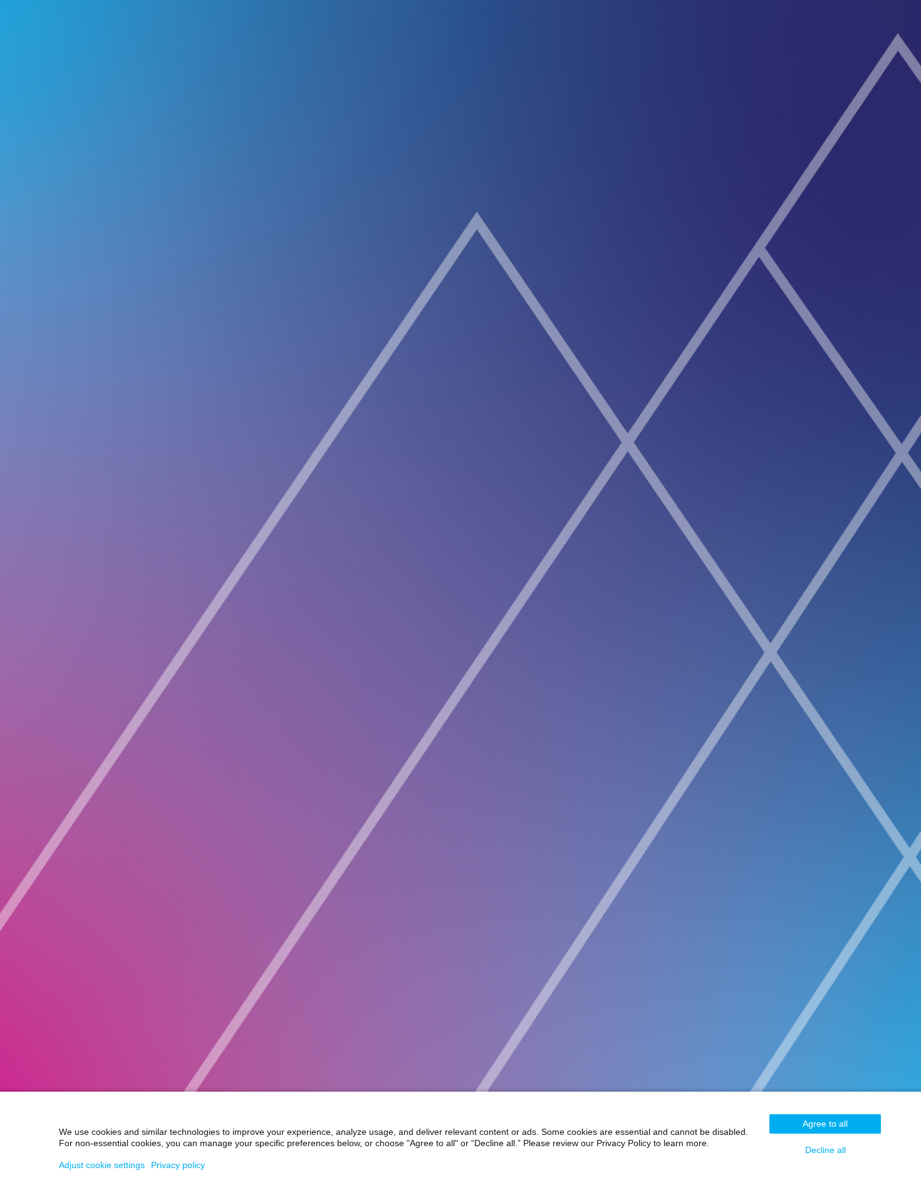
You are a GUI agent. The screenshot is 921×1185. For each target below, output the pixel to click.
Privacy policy (178, 1165)
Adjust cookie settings (102, 1165)
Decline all (825, 1150)
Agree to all (825, 1124)
